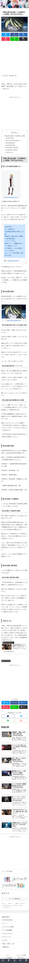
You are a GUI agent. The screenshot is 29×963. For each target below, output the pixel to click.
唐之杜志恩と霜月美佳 (11, 150)
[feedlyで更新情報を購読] (8, 720)
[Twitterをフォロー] (21, 716)
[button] (23, 39)
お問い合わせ (21, 957)
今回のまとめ (9, 152)
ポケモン (5, 940)
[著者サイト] (8, 716)
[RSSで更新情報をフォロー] (21, 720)
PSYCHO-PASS (6, 660)
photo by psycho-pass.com (10, 197)
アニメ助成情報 (7, 930)
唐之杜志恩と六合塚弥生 (12, 147)
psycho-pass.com (13, 260)
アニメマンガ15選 (8, 926)
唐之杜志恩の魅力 (10, 143)
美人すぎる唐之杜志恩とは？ (13, 140)
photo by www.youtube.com (20, 30)
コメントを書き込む (14, 898)
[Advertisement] (14, 58)
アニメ (5, 923)
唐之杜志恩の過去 (10, 145)
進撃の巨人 (6, 947)
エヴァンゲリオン (8, 933)
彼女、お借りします (9, 943)
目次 (12, 132)
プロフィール (7, 937)
